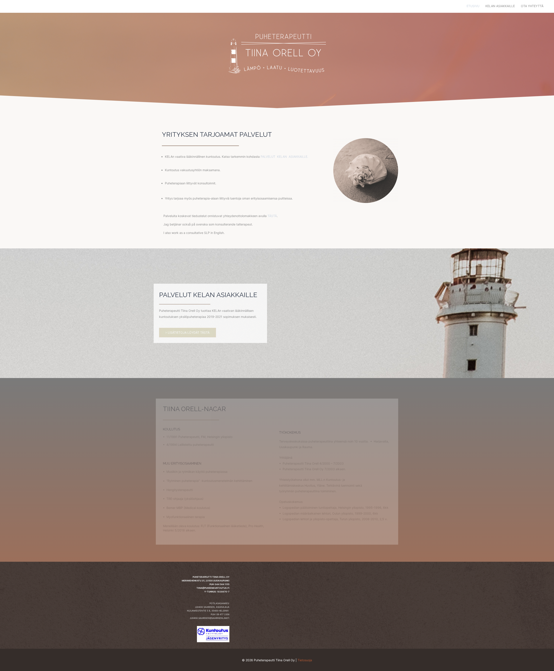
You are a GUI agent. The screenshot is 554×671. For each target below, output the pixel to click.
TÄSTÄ (272, 216)
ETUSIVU (473, 6)
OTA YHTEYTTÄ (532, 6)
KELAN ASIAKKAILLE (500, 6)
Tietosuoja (305, 660)
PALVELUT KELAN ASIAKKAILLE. (284, 156)
